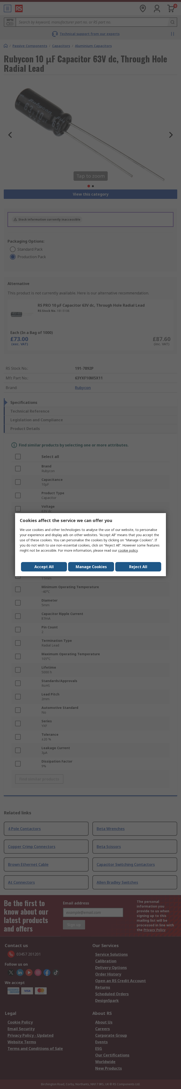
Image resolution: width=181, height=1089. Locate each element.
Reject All (138, 566)
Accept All (44, 566)
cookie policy (128, 550)
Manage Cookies (91, 566)
